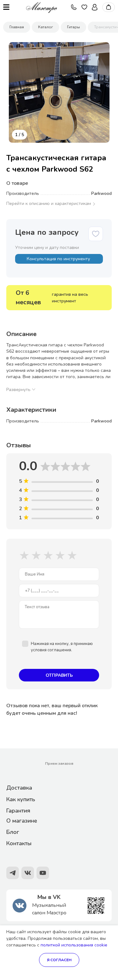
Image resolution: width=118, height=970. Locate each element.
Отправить (59, 675)
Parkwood (101, 193)
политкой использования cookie (74, 945)
